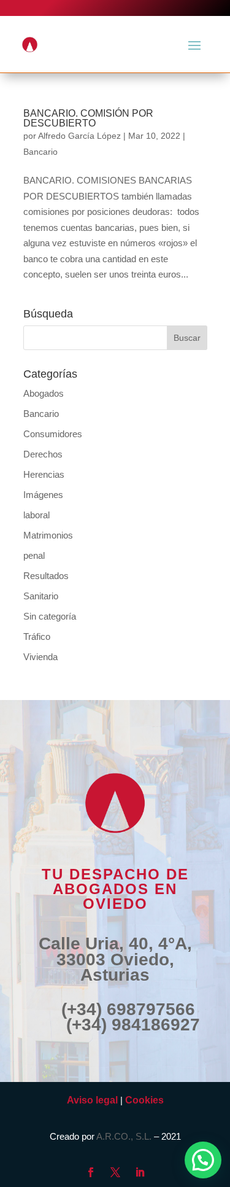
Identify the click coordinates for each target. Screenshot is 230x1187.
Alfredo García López (79, 136)
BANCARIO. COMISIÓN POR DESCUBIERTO (88, 118)
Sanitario (40, 596)
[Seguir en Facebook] (91, 1172)
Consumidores (52, 434)
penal (34, 555)
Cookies (144, 1100)
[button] (203, 1160)
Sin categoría (49, 616)
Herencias (43, 474)
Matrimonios (48, 535)
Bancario (40, 152)
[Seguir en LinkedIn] (140, 1172)
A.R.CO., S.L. (123, 1136)
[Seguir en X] (115, 1172)
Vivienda (40, 657)
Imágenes (43, 494)
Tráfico (36, 636)
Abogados (43, 393)
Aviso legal (92, 1100)
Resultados (46, 575)
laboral (36, 515)
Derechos (43, 454)
